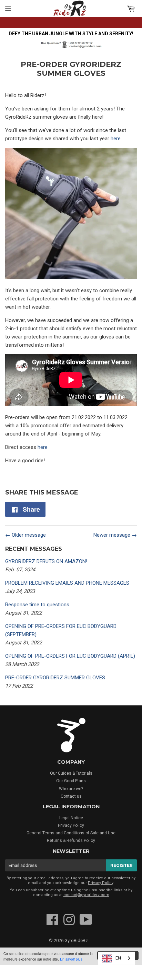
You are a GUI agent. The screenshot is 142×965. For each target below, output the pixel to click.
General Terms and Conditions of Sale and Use (71, 833)
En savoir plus (71, 959)
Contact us (71, 796)
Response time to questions (37, 604)
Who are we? (71, 788)
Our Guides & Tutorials (71, 773)
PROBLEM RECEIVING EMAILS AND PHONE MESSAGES (67, 583)
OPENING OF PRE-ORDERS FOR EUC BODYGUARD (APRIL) (70, 656)
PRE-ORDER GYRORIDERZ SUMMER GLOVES (55, 678)
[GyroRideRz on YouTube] (86, 923)
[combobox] (116, 958)
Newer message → (115, 535)
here (116, 138)
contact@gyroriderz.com (86, 895)
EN (118, 958)
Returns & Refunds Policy (71, 840)
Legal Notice (71, 817)
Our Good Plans (71, 780)
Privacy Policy (71, 825)
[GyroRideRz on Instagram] (69, 923)
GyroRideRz (76, 940)
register (121, 865)
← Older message (25, 535)
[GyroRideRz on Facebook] (52, 923)
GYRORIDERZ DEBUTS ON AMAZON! (46, 561)
